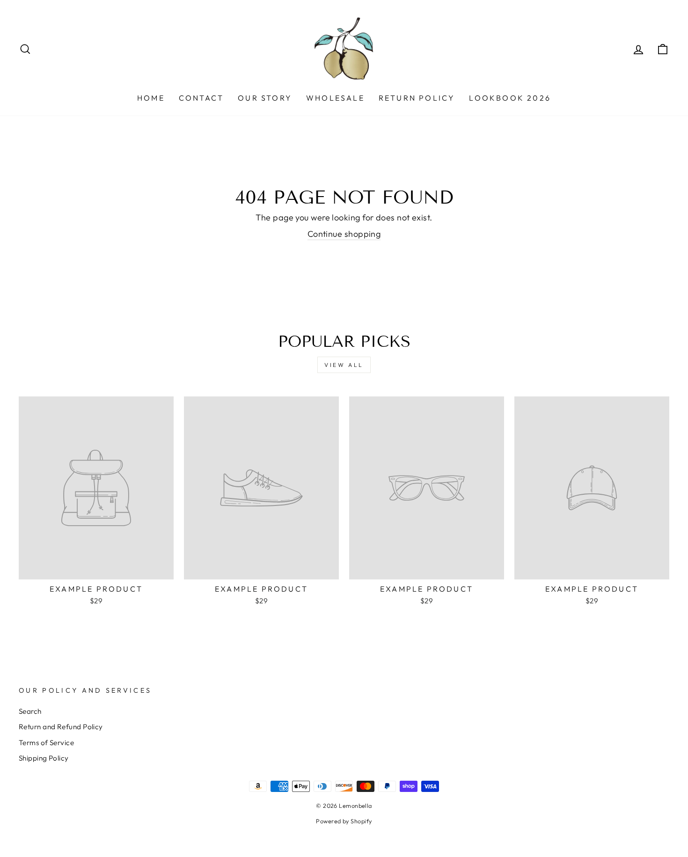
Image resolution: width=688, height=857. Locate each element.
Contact (201, 98)
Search (30, 711)
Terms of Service (46, 742)
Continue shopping (344, 233)
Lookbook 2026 (510, 98)
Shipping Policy (44, 758)
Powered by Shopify (344, 821)
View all (344, 364)
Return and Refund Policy (61, 726)
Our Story (265, 98)
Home (151, 98)
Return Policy (417, 98)
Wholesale (335, 98)
